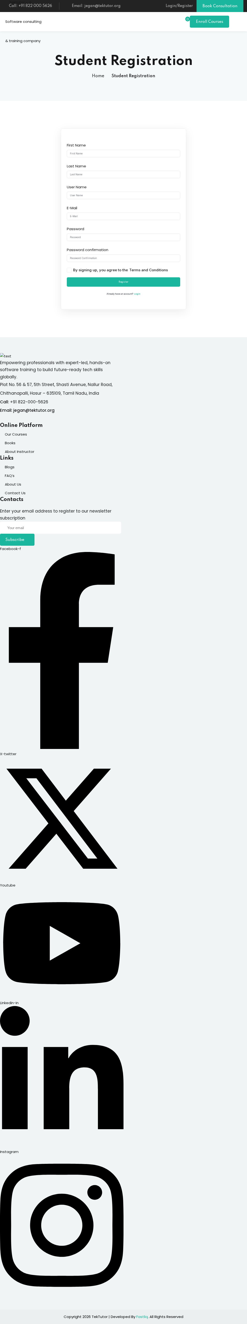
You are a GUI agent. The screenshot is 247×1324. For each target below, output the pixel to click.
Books (10, 442)
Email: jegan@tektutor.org (96, 6)
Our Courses (16, 434)
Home (98, 76)
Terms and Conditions (148, 270)
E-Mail (72, 207)
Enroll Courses (209, 22)
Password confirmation (87, 249)
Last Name (76, 166)
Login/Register (179, 6)
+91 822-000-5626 (29, 402)
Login (137, 293)
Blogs (9, 466)
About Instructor (19, 451)
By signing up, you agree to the (120, 270)
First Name (76, 145)
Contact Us (15, 492)
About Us (13, 484)
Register (123, 282)
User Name (77, 187)
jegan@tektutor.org (34, 410)
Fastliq (142, 1316)
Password (75, 228)
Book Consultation (220, 6)
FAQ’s (9, 475)
